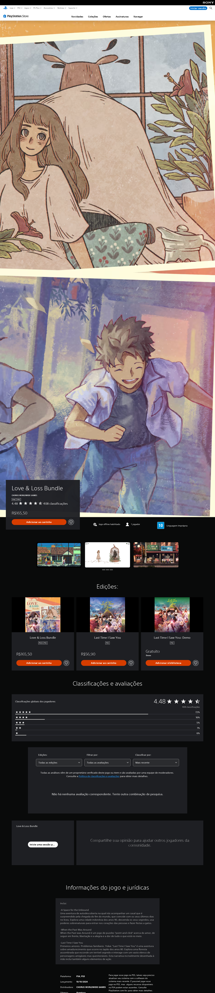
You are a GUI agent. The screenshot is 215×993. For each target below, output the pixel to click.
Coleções (93, 16)
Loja (11, 8)
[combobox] (59, 762)
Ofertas (107, 16)
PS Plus (36, 8)
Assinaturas (122, 16)
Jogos (26, 8)
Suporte (71, 8)
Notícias (60, 8)
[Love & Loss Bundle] (59, 555)
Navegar (138, 16)
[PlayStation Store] (16, 16)
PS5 (18, 8)
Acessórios (48, 8)
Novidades (77, 16)
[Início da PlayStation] (5, 8)
